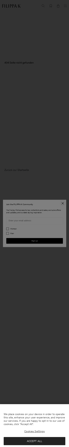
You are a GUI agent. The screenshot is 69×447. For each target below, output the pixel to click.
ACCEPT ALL (34, 441)
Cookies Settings (34, 431)
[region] (34, 425)
